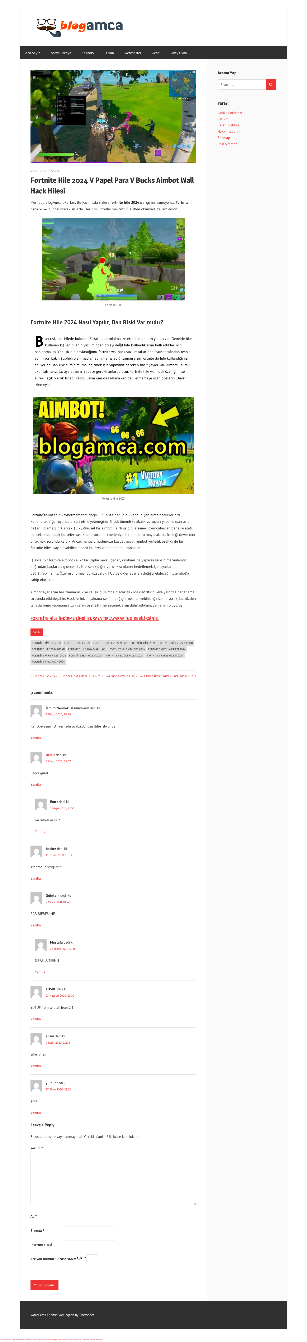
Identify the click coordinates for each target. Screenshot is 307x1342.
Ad (33, 1216)
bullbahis (99, 1339)
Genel (156, 53)
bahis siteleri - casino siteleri (26, 1339)
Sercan (55, 171)
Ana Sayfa (32, 53)
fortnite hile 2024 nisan (48, 649)
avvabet (92, 1339)
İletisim (223, 119)
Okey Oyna (179, 53)
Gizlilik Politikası (230, 113)
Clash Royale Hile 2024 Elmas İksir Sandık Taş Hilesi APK (151, 676)
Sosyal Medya (61, 53)
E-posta (37, 1230)
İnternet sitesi (41, 1244)
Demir (50, 755)
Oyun (110, 53)
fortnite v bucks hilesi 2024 (124, 655)
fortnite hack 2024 (77, 643)
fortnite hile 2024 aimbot (176, 643)
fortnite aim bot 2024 (46, 643)
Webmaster (132, 53)
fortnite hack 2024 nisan (110, 643)
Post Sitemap (227, 144)
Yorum (36, 1148)
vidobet (64, 1339)
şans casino (58, 1339)
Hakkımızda (226, 131)
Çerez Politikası (229, 125)
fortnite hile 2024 (143, 643)
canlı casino (4, 1339)
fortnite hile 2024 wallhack (87, 649)
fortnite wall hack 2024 (48, 661)
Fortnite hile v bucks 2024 (127, 649)
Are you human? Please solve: (53, 1259)
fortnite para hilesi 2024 (49, 655)
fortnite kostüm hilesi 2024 (167, 649)
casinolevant (40, 1339)
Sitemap (224, 137)
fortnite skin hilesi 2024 (85, 655)
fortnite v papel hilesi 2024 (164, 655)
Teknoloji (88, 53)
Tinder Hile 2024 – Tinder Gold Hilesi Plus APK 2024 (71, 676)
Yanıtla (35, 737)
